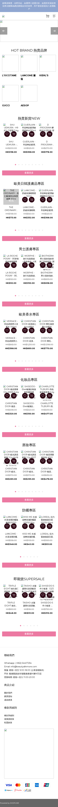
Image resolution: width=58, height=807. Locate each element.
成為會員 (8, 700)
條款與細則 (9, 715)
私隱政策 (8, 722)
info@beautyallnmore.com (24, 666)
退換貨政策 (9, 719)
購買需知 (8, 696)
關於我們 (8, 693)
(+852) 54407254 (23, 663)
